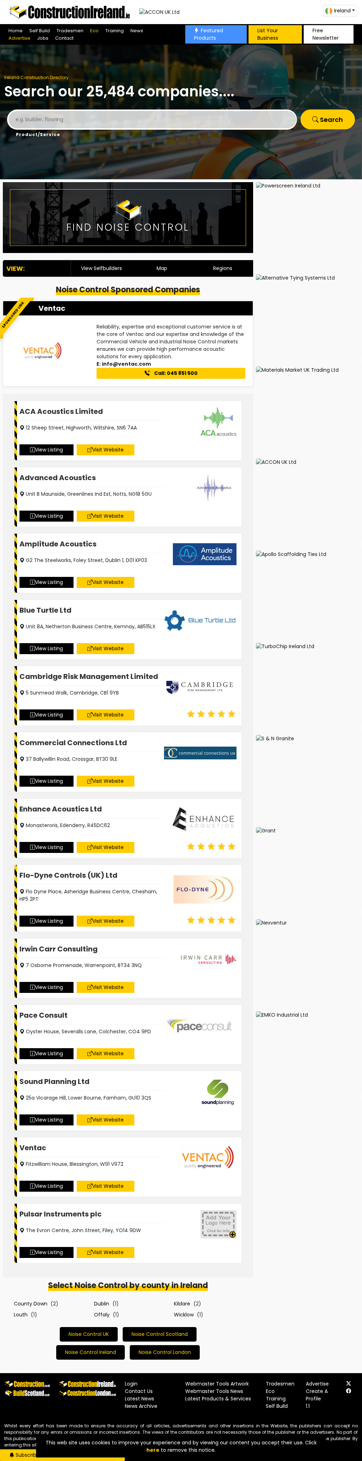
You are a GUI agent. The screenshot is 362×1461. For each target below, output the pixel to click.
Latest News (139, 1398)
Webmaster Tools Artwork (217, 1383)
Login (131, 1383)
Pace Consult (43, 1015)
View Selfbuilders (101, 268)
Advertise (19, 38)
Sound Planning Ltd (54, 1081)
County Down (30, 1303)
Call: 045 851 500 (175, 373)
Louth (21, 1314)
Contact (64, 38)
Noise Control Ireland (90, 1352)
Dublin (101, 1303)
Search (331, 119)
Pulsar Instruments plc (60, 1214)
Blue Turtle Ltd (45, 610)
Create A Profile (317, 1395)
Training (114, 30)
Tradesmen (70, 30)
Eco (94, 30)
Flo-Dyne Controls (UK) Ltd (68, 875)
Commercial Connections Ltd (73, 743)
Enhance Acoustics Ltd (60, 809)
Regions (222, 268)
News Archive (141, 1406)
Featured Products (208, 34)
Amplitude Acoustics (58, 544)
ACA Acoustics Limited (61, 411)
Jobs (42, 38)
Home (15, 30)
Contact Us (139, 1391)
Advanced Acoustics (57, 478)
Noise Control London (165, 1352)
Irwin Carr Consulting (58, 949)
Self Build (39, 30)
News (136, 30)
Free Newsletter (326, 34)
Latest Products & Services (218, 1398)
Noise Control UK (89, 1334)
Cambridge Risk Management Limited (88, 676)
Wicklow (184, 1314)
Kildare (182, 1303)
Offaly (102, 1314)
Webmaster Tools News (214, 1391)
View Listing (49, 449)
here (152, 1450)
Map (162, 268)
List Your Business (267, 34)
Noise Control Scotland (160, 1334)
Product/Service (38, 134)
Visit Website (108, 449)
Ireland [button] (342, 10)
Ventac (52, 308)
